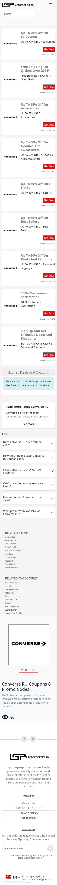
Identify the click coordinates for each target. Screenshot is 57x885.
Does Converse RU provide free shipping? (22, 471)
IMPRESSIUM (28, 818)
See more (28, 424)
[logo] (18, 4)
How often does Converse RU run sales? (23, 498)
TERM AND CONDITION (28, 808)
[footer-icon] (24, 739)
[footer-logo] (28, 757)
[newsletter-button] (50, 848)
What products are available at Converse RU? (21, 512)
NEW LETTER (28, 829)
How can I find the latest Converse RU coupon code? (23, 457)
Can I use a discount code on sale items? (23, 485)
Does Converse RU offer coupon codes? (22, 443)
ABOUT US (28, 802)
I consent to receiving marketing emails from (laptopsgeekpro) (30, 857)
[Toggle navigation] (50, 5)
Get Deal (49, 49)
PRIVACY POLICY (28, 813)
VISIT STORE (28, 670)
